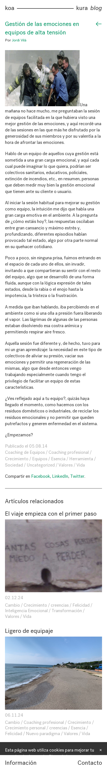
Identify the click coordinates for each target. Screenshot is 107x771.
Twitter (77, 476)
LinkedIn (60, 476)
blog (96, 8)
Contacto (90, 762)
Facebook (40, 476)
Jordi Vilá (19, 40)
